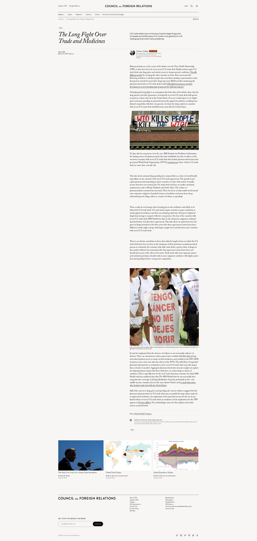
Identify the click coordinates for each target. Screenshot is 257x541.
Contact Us (133, 506)
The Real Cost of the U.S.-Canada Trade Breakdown (77, 473)
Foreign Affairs (74, 6)
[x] (197, 535)
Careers (132, 502)
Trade (60, 28)
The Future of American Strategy (113, 14)
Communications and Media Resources (179, 506)
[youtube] (185, 535)
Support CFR (62, 6)
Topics (70, 14)
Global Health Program (143, 414)
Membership (170, 498)
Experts (88, 14)
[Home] (128, 6)
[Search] (192, 6)
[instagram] (189, 535)
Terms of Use (170, 509)
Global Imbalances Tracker (163, 473)
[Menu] (197, 6)
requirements (172, 162)
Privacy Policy (134, 509)
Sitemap (132, 511)
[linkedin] (181, 535)
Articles (60, 19)
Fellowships (169, 500)
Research (79, 14)
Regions (61, 14)
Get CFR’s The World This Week (72, 519)
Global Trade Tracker (113, 473)
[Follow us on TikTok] (193, 535)
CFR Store (169, 504)
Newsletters (170, 502)
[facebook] (177, 535)
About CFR (133, 498)
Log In (186, 6)
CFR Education (135, 504)
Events (97, 14)
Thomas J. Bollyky (142, 51)
